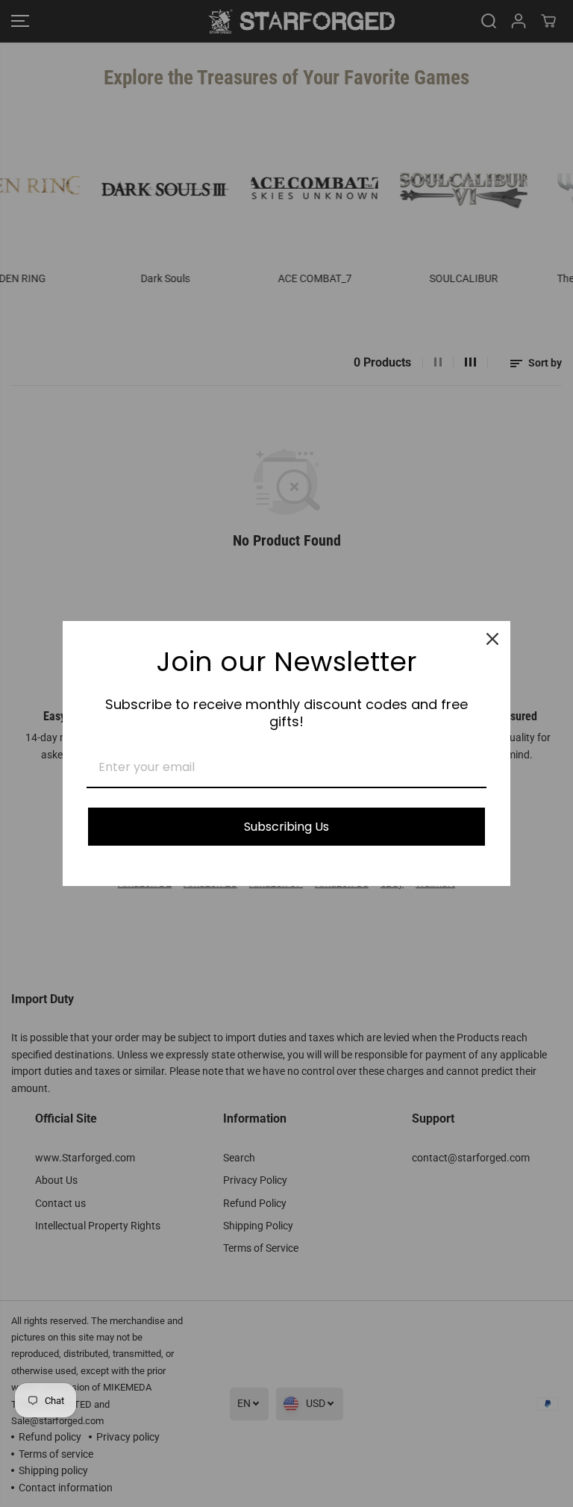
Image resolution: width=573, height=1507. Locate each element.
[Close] (492, 639)
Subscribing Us (286, 826)
